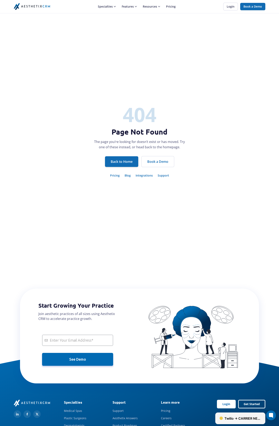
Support (163, 175)
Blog (128, 175)
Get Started (252, 404)
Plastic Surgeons (75, 418)
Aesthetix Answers (125, 418)
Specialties (105, 6)
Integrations (144, 175)
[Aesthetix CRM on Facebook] (27, 414)
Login (230, 6)
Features (128, 6)
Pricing (171, 6)
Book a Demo (252, 6)
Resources (150, 6)
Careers (166, 418)
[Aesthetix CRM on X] (37, 414)
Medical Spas (73, 411)
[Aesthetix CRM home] (32, 6)
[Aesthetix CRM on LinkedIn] (17, 414)
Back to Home (122, 161)
